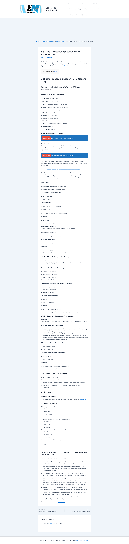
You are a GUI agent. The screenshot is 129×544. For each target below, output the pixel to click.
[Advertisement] (64, 29)
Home (67, 3)
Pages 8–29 (83, 399)
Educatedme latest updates (52, 9)
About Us (96, 9)
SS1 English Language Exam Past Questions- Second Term (63, 169)
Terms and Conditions (82, 15)
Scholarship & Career (93, 3)
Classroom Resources (77, 3)
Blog (79, 9)
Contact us (61, 502)
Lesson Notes (60, 41)
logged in (51, 523)
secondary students (66, 66)
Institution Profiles (70, 9)
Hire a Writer (88, 9)
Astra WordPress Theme (82, 540)
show (55, 71)
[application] (84, 3)
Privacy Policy (69, 15)
